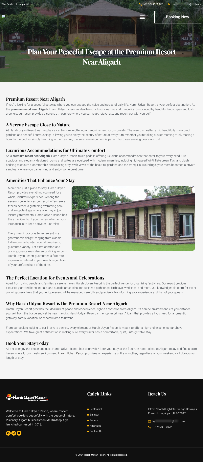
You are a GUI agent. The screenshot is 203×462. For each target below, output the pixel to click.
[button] (142, 17)
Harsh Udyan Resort (71, 353)
